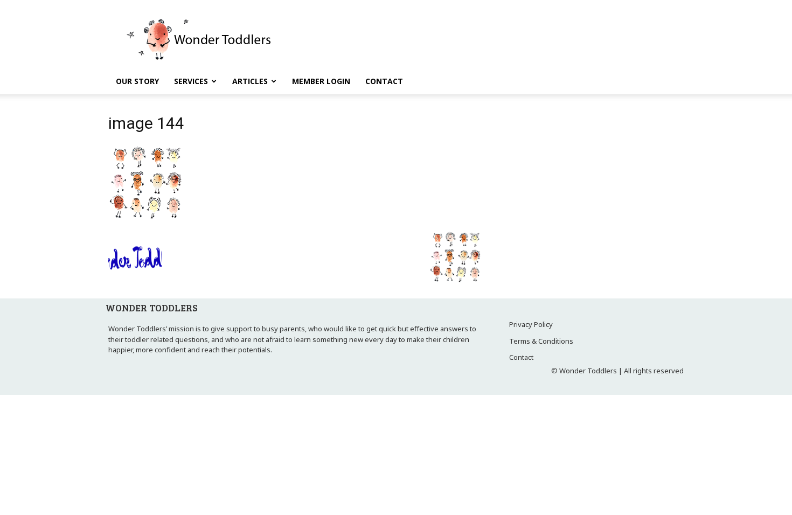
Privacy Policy (531, 324)
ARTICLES (250, 81)
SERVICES (191, 81)
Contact (521, 357)
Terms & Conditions (541, 341)
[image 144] (147, 218)
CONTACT (384, 81)
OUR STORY (137, 81)
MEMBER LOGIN (321, 81)
